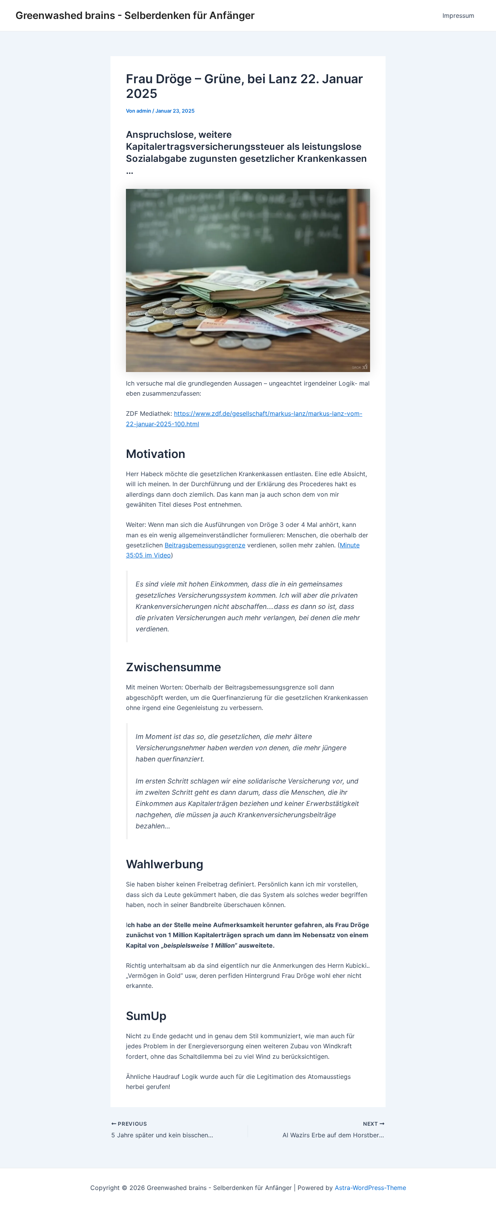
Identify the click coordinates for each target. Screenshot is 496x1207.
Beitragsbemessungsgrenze (205, 545)
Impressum (458, 15)
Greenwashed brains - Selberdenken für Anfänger (135, 15)
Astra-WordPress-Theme (370, 1188)
